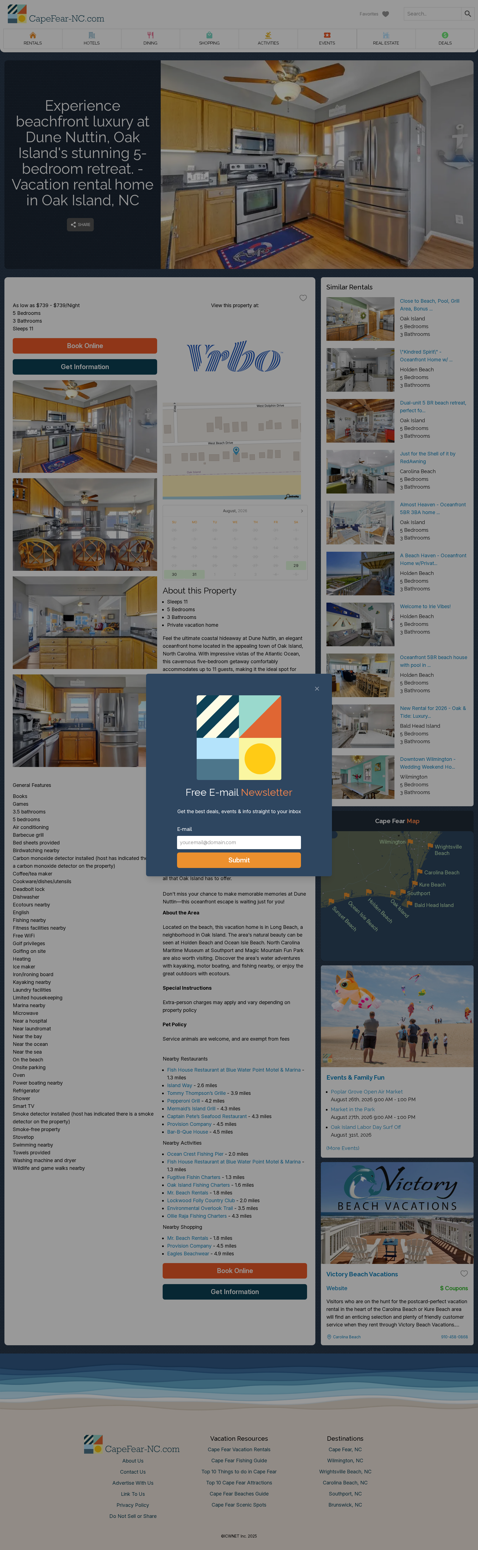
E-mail (184, 829)
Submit (239, 860)
